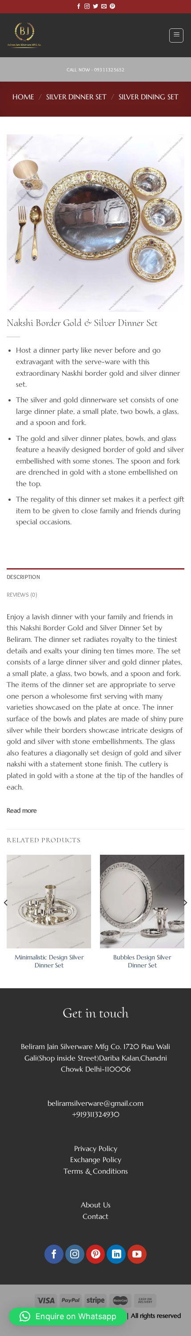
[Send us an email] (104, 7)
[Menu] (176, 35)
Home (23, 96)
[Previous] (6, 920)
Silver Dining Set (149, 96)
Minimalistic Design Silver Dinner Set (49, 961)
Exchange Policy (95, 1159)
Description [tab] (23, 577)
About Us (96, 1204)
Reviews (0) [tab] (22, 594)
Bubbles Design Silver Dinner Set (142, 961)
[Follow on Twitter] (95, 7)
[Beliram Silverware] (29, 35)
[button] (68, 1316)
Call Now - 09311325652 (96, 70)
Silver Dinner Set (76, 96)
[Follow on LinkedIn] (116, 1254)
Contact (95, 1216)
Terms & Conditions (96, 1171)
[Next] (184, 920)
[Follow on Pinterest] (112, 7)
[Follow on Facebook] (78, 7)
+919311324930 (95, 1114)
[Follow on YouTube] (137, 1254)
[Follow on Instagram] (87, 7)
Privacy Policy (95, 1148)
